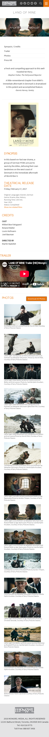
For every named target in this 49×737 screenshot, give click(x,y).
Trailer (7, 51)
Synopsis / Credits (12, 46)
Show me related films (13, 207)
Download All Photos (36, 299)
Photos (7, 55)
